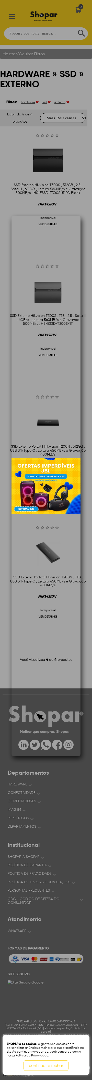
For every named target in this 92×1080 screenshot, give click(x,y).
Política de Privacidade (32, 1055)
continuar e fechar (46, 1065)
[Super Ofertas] (46, 486)
